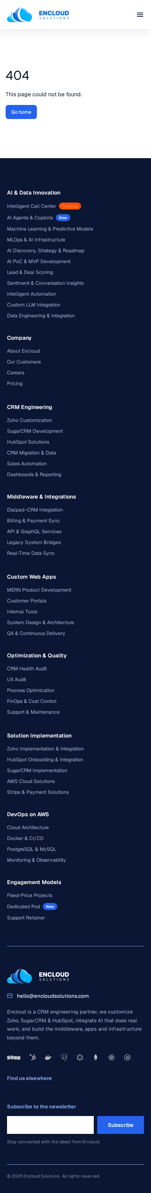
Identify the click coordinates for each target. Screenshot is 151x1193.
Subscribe (120, 1125)
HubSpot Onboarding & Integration (45, 759)
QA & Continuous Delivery (36, 633)
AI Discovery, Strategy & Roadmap (45, 250)
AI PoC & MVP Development (39, 261)
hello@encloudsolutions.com (53, 996)
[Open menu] (140, 14)
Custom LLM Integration (33, 305)
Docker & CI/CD (25, 838)
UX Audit (16, 679)
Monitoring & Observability (36, 860)
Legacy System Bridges (34, 542)
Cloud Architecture (28, 827)
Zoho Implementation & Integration (45, 749)
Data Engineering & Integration (41, 315)
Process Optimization (30, 690)
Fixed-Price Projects (29, 895)
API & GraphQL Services (34, 531)
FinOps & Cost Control (32, 701)
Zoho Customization (29, 420)
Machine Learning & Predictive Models (50, 229)
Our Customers (24, 362)
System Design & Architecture (40, 622)
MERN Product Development (39, 590)
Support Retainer (26, 918)
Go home (21, 112)
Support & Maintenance (33, 712)
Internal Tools (22, 611)
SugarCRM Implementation (37, 770)
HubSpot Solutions (28, 442)
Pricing (14, 383)
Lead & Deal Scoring (30, 272)
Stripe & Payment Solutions (38, 792)
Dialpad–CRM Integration (35, 510)
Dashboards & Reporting (34, 474)
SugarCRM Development (35, 431)
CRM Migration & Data (31, 453)
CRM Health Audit (27, 668)
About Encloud (23, 351)
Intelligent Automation (31, 294)
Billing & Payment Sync (33, 520)
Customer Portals (26, 601)
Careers (15, 372)
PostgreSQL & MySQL (31, 849)
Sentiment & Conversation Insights (45, 283)
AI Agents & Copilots (30, 217)
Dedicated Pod (23, 906)
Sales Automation (27, 463)
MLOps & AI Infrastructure (36, 240)
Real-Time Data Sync (31, 553)
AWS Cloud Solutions (31, 781)
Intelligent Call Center (31, 206)
